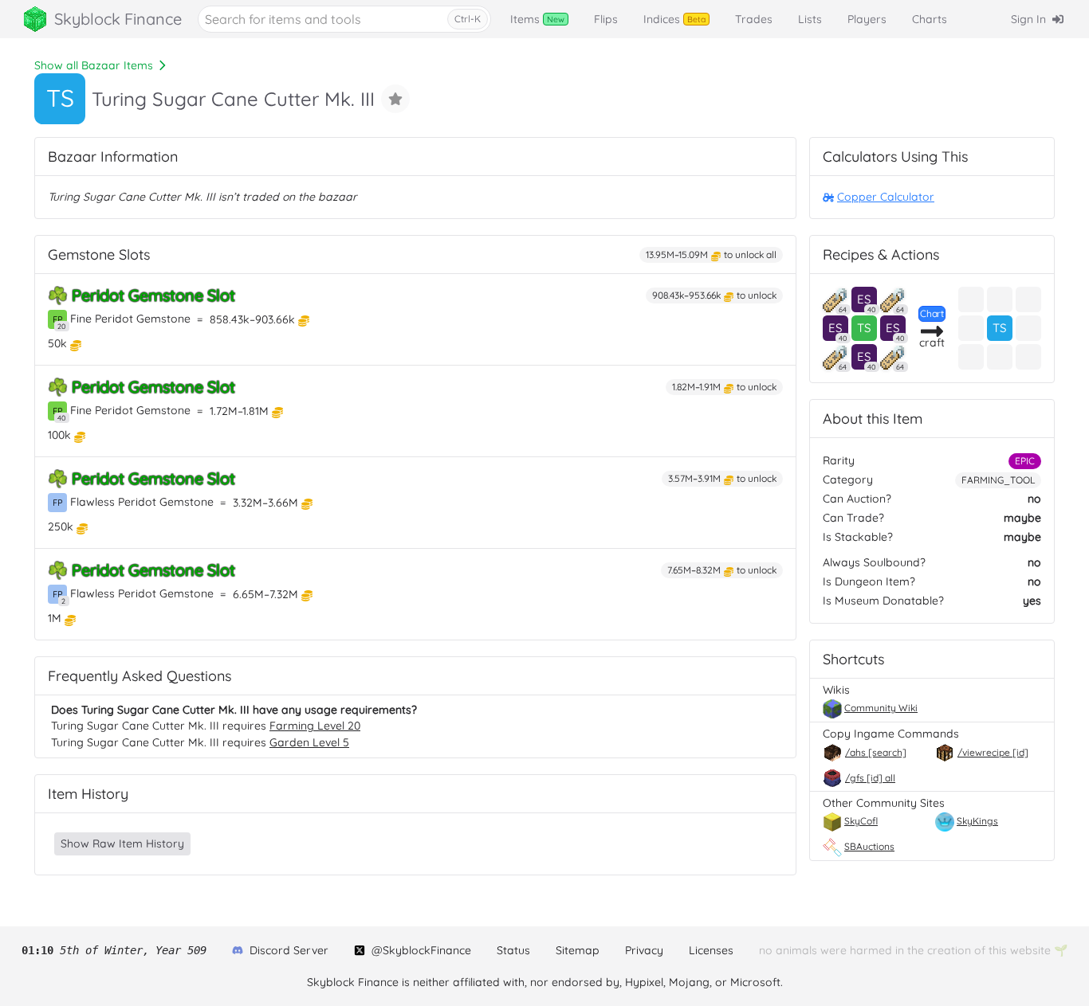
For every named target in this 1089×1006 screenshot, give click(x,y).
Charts (929, 19)
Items (537, 19)
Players (867, 19)
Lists (810, 19)
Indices (674, 19)
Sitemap (578, 950)
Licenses (711, 950)
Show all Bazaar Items (93, 65)
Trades (754, 19)
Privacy (644, 950)
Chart (932, 313)
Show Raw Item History (122, 843)
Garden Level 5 (309, 742)
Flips (606, 19)
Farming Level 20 (314, 725)
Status (513, 950)
